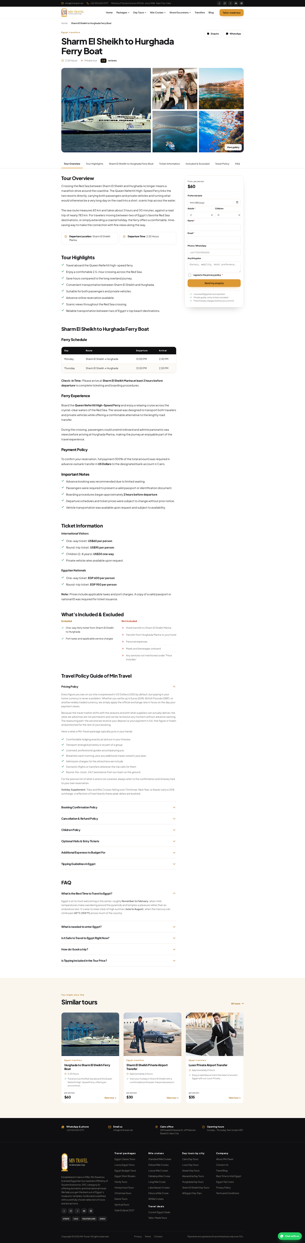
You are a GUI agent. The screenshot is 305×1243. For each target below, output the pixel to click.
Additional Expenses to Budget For (83, 852)
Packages (121, 12)
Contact (158, 1236)
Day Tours (138, 12)
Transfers (200, 12)
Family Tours (121, 1181)
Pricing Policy (69, 686)
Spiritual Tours (122, 1204)
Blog (211, 12)
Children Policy (70, 830)
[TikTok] (230, 3)
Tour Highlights (94, 163)
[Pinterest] (241, 3)
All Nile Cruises (155, 1198)
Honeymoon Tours (124, 1187)
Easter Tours (121, 1198)
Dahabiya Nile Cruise (159, 1176)
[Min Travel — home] (73, 12)
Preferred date (195, 195)
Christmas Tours (123, 1193)
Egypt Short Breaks (125, 1176)
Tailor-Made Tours (157, 1217)
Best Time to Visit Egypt (228, 1176)
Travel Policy (222, 163)
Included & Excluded (198, 163)
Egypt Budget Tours (125, 1170)
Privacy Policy (223, 1187)
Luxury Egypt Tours (125, 1164)
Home (109, 12)
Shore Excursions (179, 12)
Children (219, 208)
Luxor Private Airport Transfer (208, 1065)
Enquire (215, 33)
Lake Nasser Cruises (159, 1187)
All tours (235, 1003)
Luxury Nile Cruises (158, 1170)
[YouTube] (236, 3)
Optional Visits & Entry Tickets (80, 841)
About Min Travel (224, 1159)
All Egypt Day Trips (192, 1193)
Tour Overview (72, 163)
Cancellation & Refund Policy (79, 818)
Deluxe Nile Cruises (158, 1164)
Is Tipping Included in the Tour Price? (84, 960)
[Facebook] (219, 3)
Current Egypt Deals (159, 1212)
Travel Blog (222, 1170)
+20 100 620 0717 (99, 3)
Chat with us (292, 1236)
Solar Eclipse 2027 (124, 1210)
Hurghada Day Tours (192, 1181)
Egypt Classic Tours (125, 1159)
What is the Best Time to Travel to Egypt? (86, 893)
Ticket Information (169, 163)
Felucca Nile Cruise (158, 1193)
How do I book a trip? (74, 949)
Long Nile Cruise (157, 1181)
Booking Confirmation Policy (79, 807)
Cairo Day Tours (190, 1159)
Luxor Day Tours (190, 1164)
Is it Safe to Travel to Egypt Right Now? (85, 938)
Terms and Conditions (227, 1193)
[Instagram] (225, 3)
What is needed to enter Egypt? (81, 926)
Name (191, 220)
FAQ (237, 163)
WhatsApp (235, 33)
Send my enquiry (214, 283)
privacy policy (214, 275)
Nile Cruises (156, 12)
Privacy (138, 1236)
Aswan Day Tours (191, 1170)
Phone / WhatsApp (197, 245)
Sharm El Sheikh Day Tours (195, 1187)
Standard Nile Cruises (159, 1159)
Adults (191, 208)
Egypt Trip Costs (225, 1181)
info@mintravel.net (74, 3)
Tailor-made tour (232, 12)
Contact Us (222, 1164)
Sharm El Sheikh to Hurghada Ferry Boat (131, 163)
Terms (148, 1236)
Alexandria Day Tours (193, 1176)
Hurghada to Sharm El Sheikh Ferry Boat (87, 1066)
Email (191, 233)
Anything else (194, 258)
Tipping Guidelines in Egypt (78, 864)
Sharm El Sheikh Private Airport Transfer (147, 1066)
